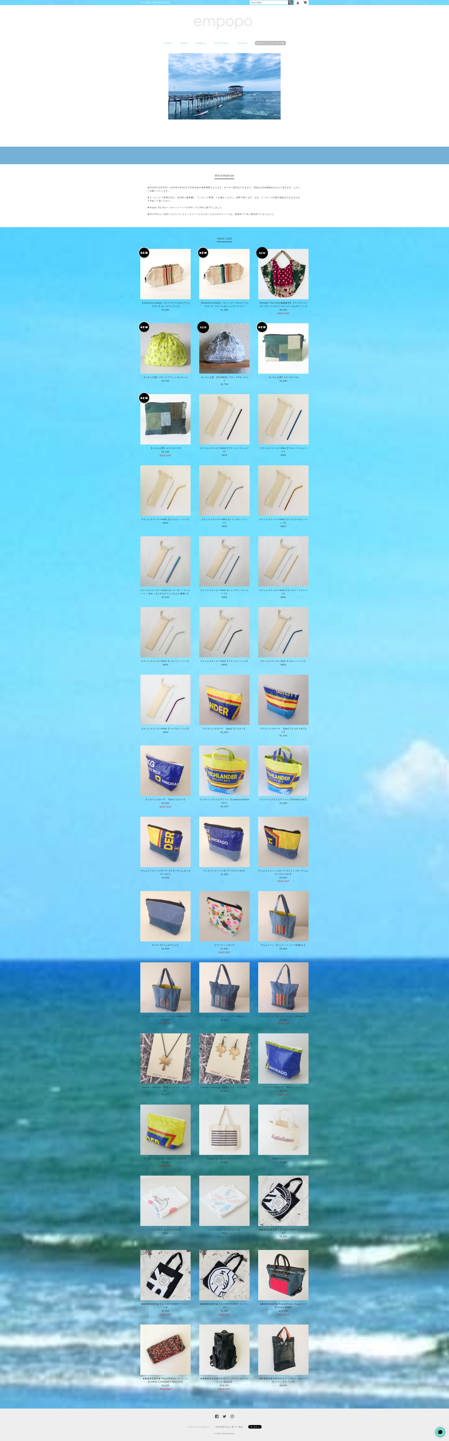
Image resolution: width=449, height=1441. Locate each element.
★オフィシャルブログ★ (270, 43)
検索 (290, 2)
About (184, 43)
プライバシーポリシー (198, 1427)
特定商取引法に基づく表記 (229, 1427)
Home (167, 43)
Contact (242, 43)
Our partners (221, 43)
